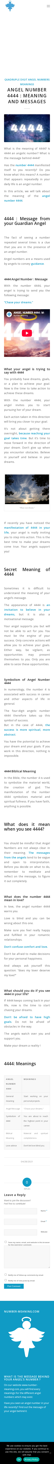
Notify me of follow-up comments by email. (26, 1275)
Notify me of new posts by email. (21, 1281)
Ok (19, 1459)
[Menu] (48, 6)
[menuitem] (48, 6)
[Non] (50, 1452)
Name (44, 1210)
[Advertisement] (27, 41)
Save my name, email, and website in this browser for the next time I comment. (29, 1243)
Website (44, 1232)
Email (44, 1221)
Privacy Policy (31, 1459)
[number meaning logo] (22, 6)
